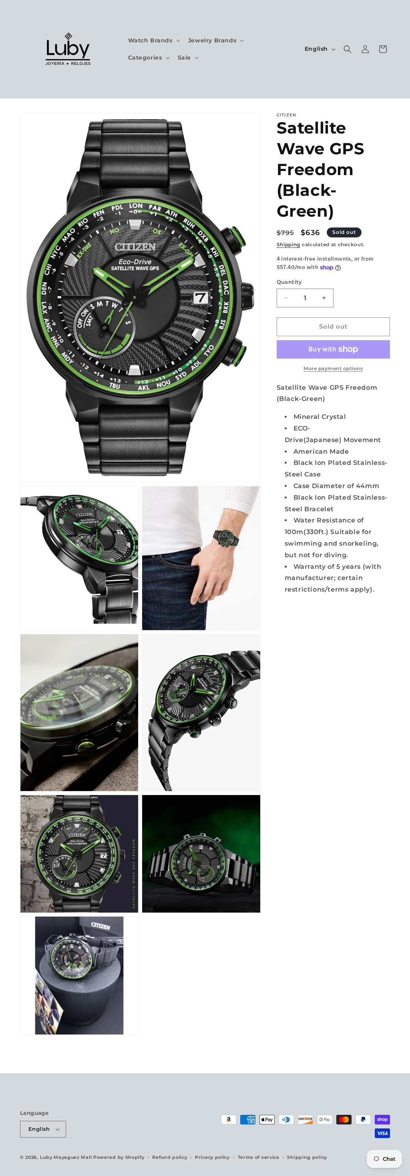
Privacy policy (212, 1157)
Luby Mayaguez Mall (66, 1157)
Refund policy (169, 1157)
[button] (153, 40)
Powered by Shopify (119, 1157)
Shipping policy (307, 1157)
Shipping (289, 244)
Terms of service (258, 1157)
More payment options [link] (333, 368)
